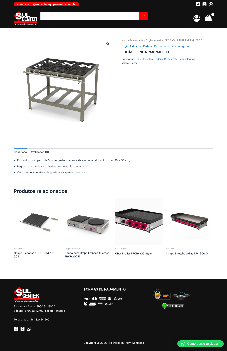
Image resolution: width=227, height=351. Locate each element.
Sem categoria (179, 46)
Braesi (133, 63)
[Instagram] (204, 4)
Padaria (148, 46)
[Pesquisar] (143, 16)
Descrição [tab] (20, 152)
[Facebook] (198, 4)
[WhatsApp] (211, 4)
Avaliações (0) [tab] (39, 152)
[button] (46, 4)
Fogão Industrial (155, 40)
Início (124, 40)
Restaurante (137, 40)
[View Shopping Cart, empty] (208, 18)
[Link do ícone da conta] (196, 18)
